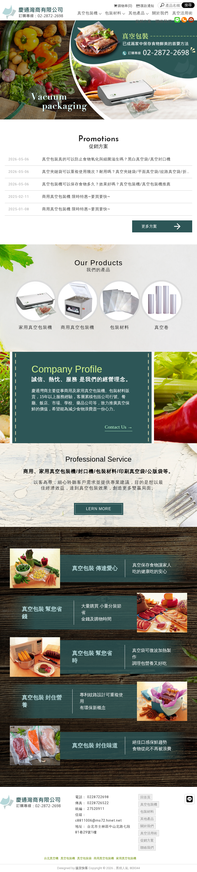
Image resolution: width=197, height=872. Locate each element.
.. (114, 868)
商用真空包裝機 (104, 858)
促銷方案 (143, 21)
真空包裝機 (87, 13)
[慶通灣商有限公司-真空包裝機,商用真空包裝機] (32, 12)
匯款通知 (147, 6)
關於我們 (160, 13)
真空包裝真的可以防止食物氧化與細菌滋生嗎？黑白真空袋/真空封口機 (106, 159)
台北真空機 (51, 858)
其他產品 (137, 13)
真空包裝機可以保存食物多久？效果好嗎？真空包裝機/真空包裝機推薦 (106, 184)
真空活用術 (182, 13)
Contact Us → (118, 427)
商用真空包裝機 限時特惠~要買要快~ (76, 196)
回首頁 (145, 797)
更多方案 (149, 226)
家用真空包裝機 (126, 858)
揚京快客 (81, 868)
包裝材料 (113, 13)
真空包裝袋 (84, 858)
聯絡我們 (163, 21)
